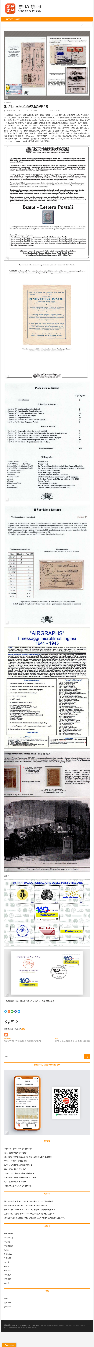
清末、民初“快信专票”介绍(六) (15, 1169)
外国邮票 (7, 1258)
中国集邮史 (8, 1246)
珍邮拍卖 (7, 1270)
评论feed (7, 1307)
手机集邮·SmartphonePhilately (15, 1325)
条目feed (7, 1303)
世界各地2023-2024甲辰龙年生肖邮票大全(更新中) (34, 1214)
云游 (6, 1214)
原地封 (6, 1250)
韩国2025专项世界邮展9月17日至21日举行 (20, 1177)
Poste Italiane (58, 111)
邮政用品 (7, 1275)
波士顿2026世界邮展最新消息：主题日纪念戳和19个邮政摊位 (28, 1157)
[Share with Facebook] (15, 1011)
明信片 (6, 1262)
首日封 (6, 1283)
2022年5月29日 (10, 111)
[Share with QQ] (5, 1011)
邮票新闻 (7, 1279)
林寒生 (6, 1210)
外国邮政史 (8, 1254)
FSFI (34, 111)
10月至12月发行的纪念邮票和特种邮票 (19, 1173)
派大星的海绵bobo (11, 1218)
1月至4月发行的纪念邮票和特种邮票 (18, 1149)
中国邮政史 (8, 1238)
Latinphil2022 (49, 111)
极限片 (6, 1266)
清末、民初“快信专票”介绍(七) (15, 1153)
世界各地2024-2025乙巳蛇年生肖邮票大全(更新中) (35, 1210)
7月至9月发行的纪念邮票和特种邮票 (18, 1186)
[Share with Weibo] (9, 1011)
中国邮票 (7, 1242)
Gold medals (40, 111)
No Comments (24, 111)
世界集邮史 (7, 102)
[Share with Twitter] (19, 1011)
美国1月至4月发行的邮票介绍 (15, 1161)
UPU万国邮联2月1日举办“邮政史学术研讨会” (35, 1201)
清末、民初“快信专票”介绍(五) (15, 1182)
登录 (23, 1029)
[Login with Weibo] (6, 1034)
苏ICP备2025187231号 (38, 1325)
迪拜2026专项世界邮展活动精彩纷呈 (18, 1165)
